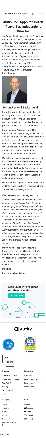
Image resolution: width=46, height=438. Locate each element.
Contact (5, 415)
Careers (5, 408)
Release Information (32, 379)
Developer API (29, 383)
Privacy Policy (7, 419)
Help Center (28, 376)
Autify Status (29, 387)
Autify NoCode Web (9, 376)
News (4, 412)
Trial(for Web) (7, 390)
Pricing (5, 387)
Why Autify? (6, 383)
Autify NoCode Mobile (10, 379)
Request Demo (16, 296)
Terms (4, 394)
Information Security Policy (10, 424)
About (4, 404)
